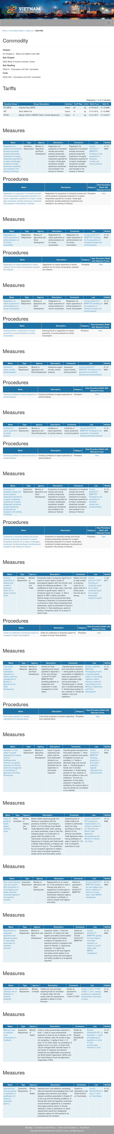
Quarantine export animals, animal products (9, 369)
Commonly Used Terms (45, 1127)
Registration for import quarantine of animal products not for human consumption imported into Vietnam (21, 267)
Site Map (29, 1127)
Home (4, 30)
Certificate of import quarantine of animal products (10, 432)
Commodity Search (16, 30)
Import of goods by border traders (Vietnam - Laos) (7, 824)
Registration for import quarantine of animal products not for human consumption (11, 240)
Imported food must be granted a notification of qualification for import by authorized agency (9, 1096)
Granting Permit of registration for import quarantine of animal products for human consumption (19, 333)
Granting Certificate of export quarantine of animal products (20, 395)
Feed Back (84, 1127)
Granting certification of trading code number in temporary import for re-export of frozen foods (9, 587)
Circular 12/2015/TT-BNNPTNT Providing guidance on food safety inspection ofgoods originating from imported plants (96, 761)
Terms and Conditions (67, 1127)
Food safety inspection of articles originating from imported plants (16, 717)
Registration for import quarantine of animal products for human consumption (11, 305)
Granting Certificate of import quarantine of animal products (20, 456)
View (104, 193)
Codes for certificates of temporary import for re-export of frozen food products (21, 634)
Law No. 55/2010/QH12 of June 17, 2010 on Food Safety (96, 1092)
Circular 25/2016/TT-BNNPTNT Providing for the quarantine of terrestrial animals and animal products (95, 155)
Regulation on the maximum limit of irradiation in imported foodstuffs (10, 994)
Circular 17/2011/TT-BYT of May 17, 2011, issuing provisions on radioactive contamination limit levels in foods (91, 994)
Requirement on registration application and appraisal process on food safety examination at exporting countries (10, 939)
